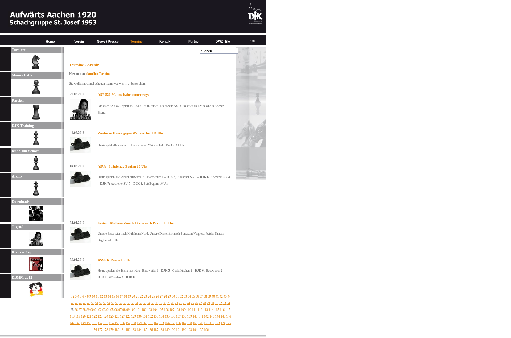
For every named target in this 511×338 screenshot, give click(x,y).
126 (116, 316)
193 (189, 330)
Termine (136, 41)
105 (160, 310)
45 (72, 303)
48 (84, 303)
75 (192, 303)
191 (178, 330)
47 (80, 303)
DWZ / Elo (223, 41)
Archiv (17, 176)
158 (133, 323)
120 (83, 316)
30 (173, 296)
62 (140, 303)
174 (223, 323)
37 (201, 296)
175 (228, 323)
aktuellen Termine (98, 74)
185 (144, 330)
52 (100, 303)
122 (94, 316)
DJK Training (22, 126)
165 (172, 323)
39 (209, 296)
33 (185, 296)
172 (211, 323)
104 (155, 310)
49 (88, 303)
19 (129, 296)
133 (156, 316)
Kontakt (165, 41)
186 (150, 330)
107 (172, 310)
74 (188, 303)
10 (93, 296)
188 (161, 330)
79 (208, 303)
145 (223, 316)
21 (137, 296)
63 (144, 303)
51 (96, 303)
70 (172, 303)
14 (109, 296)
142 (206, 316)
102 (144, 310)
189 (167, 330)
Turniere (18, 50)
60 (132, 303)
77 (200, 303)
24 (149, 296)
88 (84, 310)
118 (72, 316)
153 (105, 323)
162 (156, 323)
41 (217, 296)
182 (128, 330)
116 (222, 310)
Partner (194, 41)
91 (96, 310)
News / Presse (108, 41)
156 (122, 323)
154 (111, 323)
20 (133, 296)
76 (196, 303)
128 (128, 316)
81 (216, 303)
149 (83, 323)
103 (149, 310)
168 (189, 323)
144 (217, 316)
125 (111, 316)
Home (50, 41)
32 (181, 296)
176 (94, 330)
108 (177, 310)
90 (92, 310)
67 (160, 303)
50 (92, 303)
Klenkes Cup (21, 252)
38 (205, 296)
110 (188, 310)
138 (184, 316)
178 (105, 330)
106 (166, 310)
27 (161, 296)
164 (167, 323)
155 (116, 323)
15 (113, 296)
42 (221, 296)
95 (112, 310)
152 (100, 323)
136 (172, 316)
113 (205, 310)
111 (194, 310)
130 (139, 316)
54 (108, 303)
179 (111, 330)
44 (229, 296)
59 (128, 303)
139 (189, 316)
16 (117, 296)
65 (152, 303)
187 (156, 330)
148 (77, 323)
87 (80, 310)
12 (101, 296)
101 (138, 310)
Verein (79, 41)
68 (164, 303)
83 (224, 303)
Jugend (17, 227)
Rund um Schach (25, 151)
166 (178, 323)
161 (150, 323)
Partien (17, 100)
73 (184, 303)
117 (227, 310)
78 (204, 303)
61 (136, 303)
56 (116, 303)
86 (76, 310)
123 (100, 316)
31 (177, 296)
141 (200, 316)
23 (145, 296)
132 (150, 316)
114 (211, 310)
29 (169, 296)
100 (132, 310)
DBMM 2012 (21, 277)
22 (141, 296)
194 (195, 330)
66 (156, 303)
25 (153, 296)
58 (124, 303)
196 (206, 330)
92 (100, 310)
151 (94, 323)
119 (77, 316)
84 (228, 303)
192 (184, 330)
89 (88, 310)
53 (104, 303)
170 (200, 323)
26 (157, 296)
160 (144, 323)
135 (167, 316)
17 (121, 296)
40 (213, 296)
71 (176, 303)
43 (225, 296)
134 (161, 316)
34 (189, 296)
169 (195, 323)
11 (97, 296)
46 (76, 303)
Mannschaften (23, 75)
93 (104, 310)
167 (184, 323)
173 (217, 323)
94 (108, 310)
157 (128, 323)
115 (216, 310)
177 (100, 330)
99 (128, 310)
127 (122, 316)
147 (72, 323)
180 (116, 330)
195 (200, 330)
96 (116, 310)
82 (220, 303)
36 (197, 296)
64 (148, 303)
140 (195, 316)
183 (133, 330)
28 (165, 296)
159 (139, 323)
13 (105, 296)
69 (168, 303)
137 (178, 316)
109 (183, 310)
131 (144, 316)
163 (161, 323)
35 (193, 296)
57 (120, 303)
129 (133, 316)
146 (228, 316)
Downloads (20, 202)
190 (172, 330)
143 (211, 316)
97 (120, 310)
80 (212, 303)
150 (88, 323)
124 (105, 316)
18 (125, 296)
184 (139, 330)
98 (124, 310)
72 (180, 303)
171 (206, 323)
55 (112, 303)
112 (199, 310)
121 (88, 316)
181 (122, 330)
